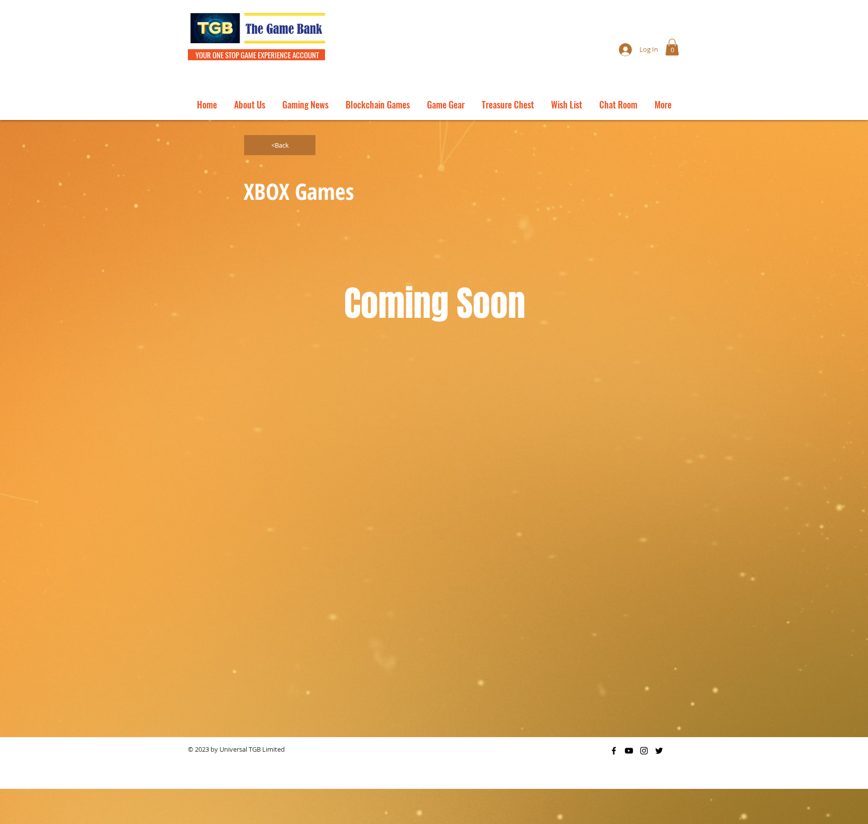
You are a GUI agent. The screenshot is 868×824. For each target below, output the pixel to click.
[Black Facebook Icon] (614, 751)
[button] (672, 47)
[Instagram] (644, 751)
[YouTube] (629, 751)
